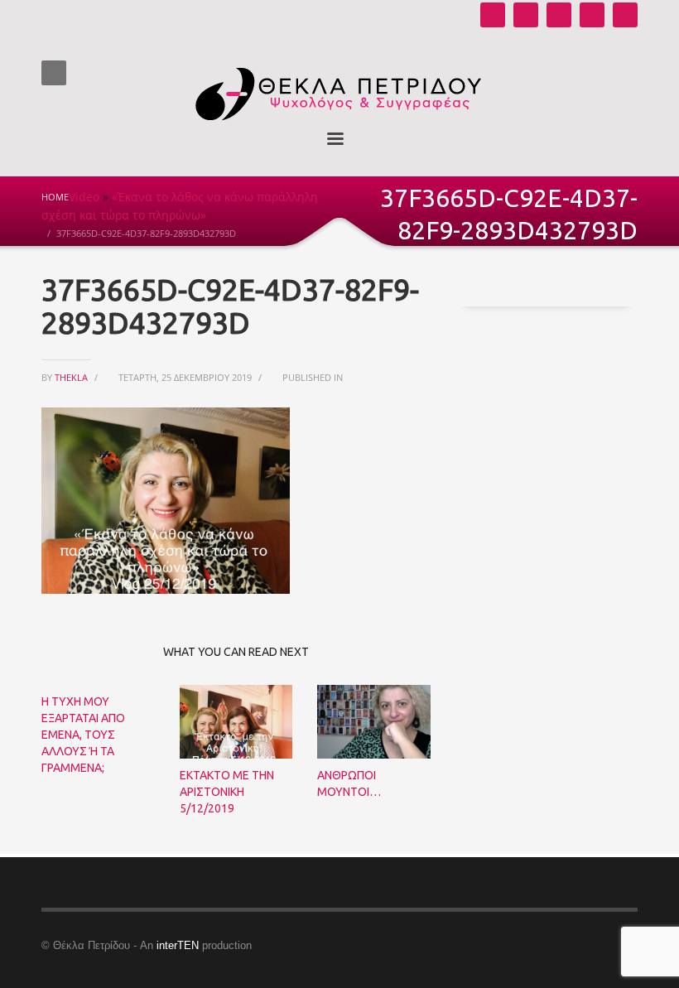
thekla (72, 377)
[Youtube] (492, 14)
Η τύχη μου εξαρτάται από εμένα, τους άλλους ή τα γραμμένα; (83, 734)
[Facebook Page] (559, 14)
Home (55, 196)
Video (84, 197)
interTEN (178, 945)
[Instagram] (525, 14)
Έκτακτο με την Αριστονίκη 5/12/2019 (227, 792)
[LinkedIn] (625, 14)
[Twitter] (592, 14)
